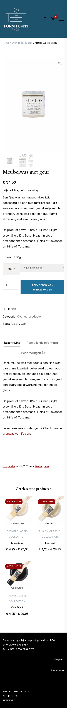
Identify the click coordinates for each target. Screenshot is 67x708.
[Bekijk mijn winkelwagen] (52, 18)
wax (23, 323)
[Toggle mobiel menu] (61, 19)
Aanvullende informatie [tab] (42, 342)
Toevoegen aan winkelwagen (42, 287)
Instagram (42, 466)
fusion (15, 323)
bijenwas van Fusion (16, 433)
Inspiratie (9, 466)
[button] (60, 63)
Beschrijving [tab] (12, 342)
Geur (11, 269)
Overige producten (22, 42)
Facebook (57, 670)
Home (6, 42)
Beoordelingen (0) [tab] (33, 353)
